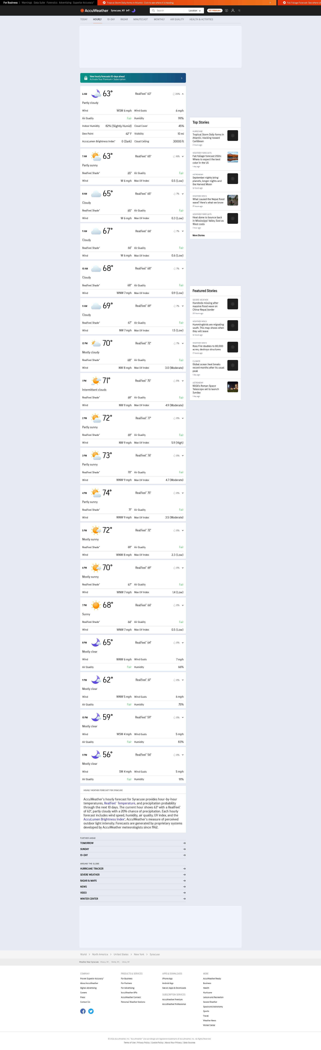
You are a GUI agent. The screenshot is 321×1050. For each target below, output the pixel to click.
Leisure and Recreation (213, 997)
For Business (11, 2)
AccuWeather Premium (172, 999)
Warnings (27, 2)
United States (121, 954)
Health (206, 988)
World (83, 954)
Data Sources (189, 1042)
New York (139, 954)
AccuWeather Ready (212, 978)
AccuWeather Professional (174, 1004)
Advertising (65, 2)
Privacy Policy (143, 1042)
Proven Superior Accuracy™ (92, 978)
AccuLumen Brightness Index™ (104, 819)
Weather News (209, 1020)
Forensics (52, 2)
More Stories (199, 235)
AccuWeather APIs (129, 992)
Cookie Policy (157, 1042)
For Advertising (127, 988)
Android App (167, 983)
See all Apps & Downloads (174, 988)
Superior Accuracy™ (83, 2)
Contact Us (85, 1002)
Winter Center (209, 1025)
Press (82, 997)
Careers (83, 992)
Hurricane (207, 992)
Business (207, 983)
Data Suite (39, 2)
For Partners (126, 983)
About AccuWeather (89, 983)
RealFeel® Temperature (119, 803)
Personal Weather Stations (133, 1002)
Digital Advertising (88, 988)
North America (100, 954)
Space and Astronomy (213, 1006)
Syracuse (155, 954)
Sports (206, 1011)
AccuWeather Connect (131, 997)
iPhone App (167, 978)
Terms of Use (130, 1042)
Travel (206, 1016)
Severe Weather (210, 1002)
